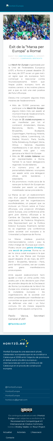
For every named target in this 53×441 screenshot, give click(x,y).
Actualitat (7, 432)
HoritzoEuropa (12, 391)
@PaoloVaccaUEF (17, 324)
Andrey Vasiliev (22, 427)
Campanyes (26, 58)
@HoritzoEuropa (13, 387)
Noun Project (39, 427)
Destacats (37, 58)
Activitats (21, 432)
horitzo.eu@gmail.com (16, 400)
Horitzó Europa (26, 56)
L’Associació (36, 432)
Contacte (10, 438)
